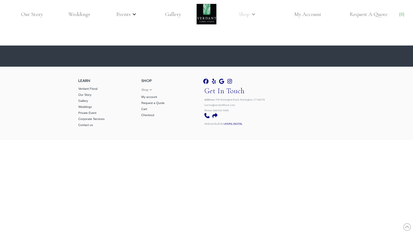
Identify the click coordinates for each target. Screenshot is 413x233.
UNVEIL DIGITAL (233, 123)
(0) (401, 14)
